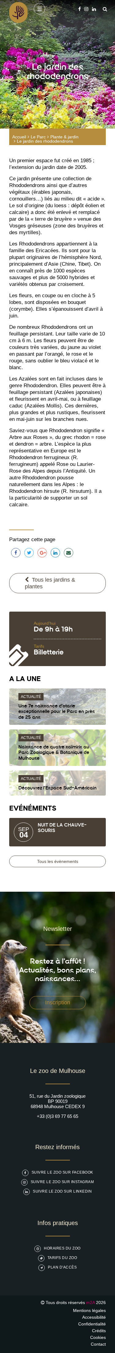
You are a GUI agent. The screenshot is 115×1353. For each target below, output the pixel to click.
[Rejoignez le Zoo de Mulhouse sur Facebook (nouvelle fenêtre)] (79, 9)
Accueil (19, 136)
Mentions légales (89, 1310)
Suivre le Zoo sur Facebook (62, 1172)
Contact (98, 1344)
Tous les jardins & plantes (50, 583)
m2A (90, 1302)
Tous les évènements (57, 861)
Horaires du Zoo (62, 1248)
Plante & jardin (64, 136)
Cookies (98, 1337)
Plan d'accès (62, 1267)
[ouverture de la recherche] (103, 9)
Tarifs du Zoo (62, 1258)
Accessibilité (94, 1317)
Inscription (57, 1002)
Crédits (99, 1330)
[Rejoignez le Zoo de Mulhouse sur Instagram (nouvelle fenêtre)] (86, 9)
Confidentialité (92, 1323)
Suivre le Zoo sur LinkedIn (62, 1191)
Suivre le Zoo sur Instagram (62, 1182)
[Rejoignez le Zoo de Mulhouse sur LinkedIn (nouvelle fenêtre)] (94, 9)
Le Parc (38, 136)
